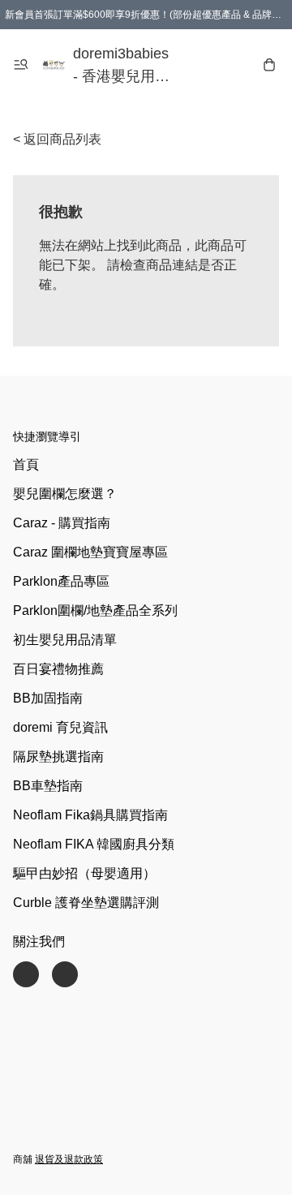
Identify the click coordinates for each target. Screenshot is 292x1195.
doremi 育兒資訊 (60, 727)
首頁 (26, 464)
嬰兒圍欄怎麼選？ (65, 494)
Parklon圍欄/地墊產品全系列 (95, 610)
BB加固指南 (48, 698)
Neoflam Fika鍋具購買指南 (90, 815)
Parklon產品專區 (61, 581)
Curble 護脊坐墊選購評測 (86, 902)
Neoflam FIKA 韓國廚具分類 (93, 844)
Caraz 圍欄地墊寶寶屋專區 (90, 552)
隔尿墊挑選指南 (58, 756)
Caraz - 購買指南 (61, 523)
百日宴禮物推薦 (58, 669)
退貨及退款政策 (69, 1159)
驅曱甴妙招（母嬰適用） (84, 873)
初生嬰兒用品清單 (65, 640)
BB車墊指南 (48, 786)
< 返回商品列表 (57, 139)
